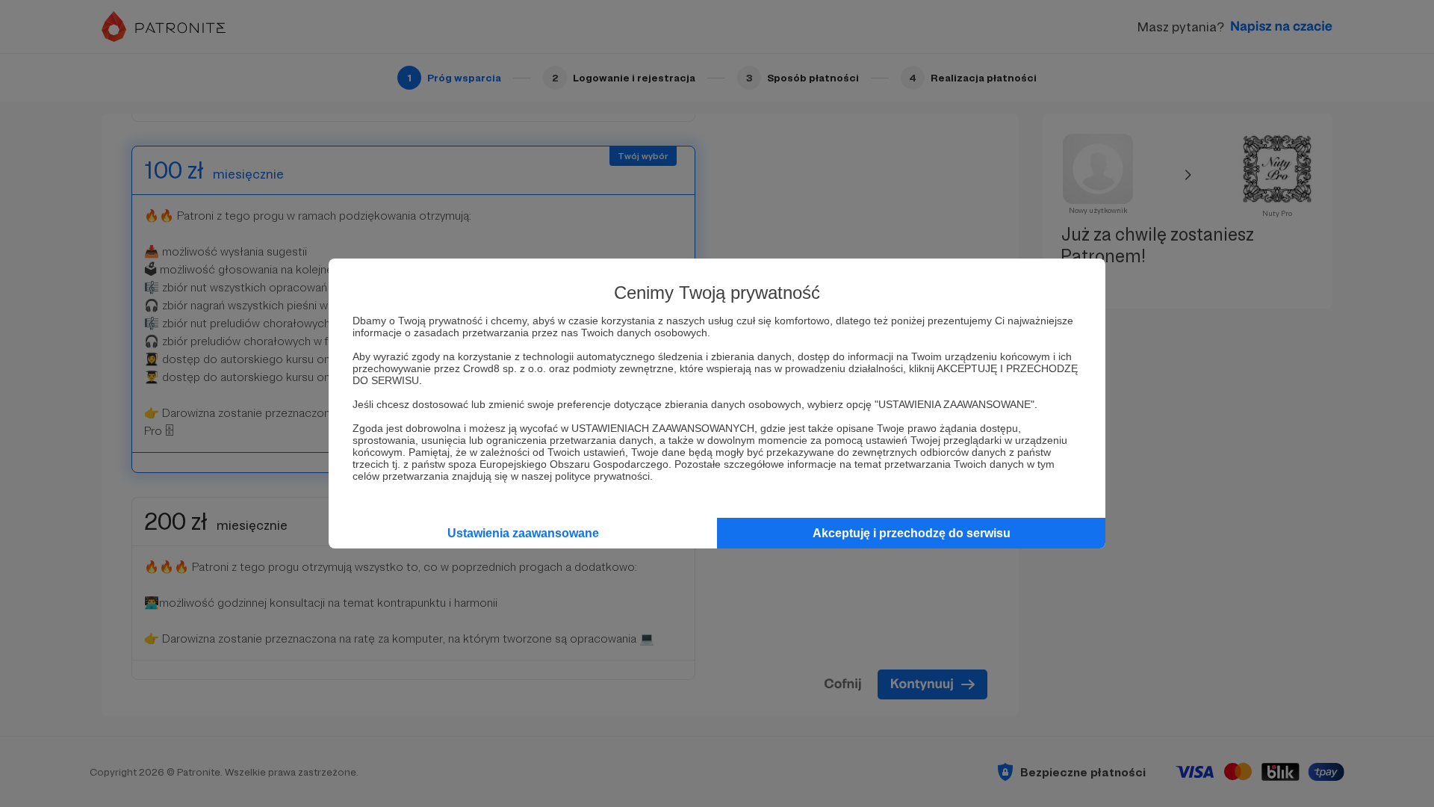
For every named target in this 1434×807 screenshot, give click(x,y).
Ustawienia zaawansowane (523, 533)
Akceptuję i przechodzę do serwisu (912, 533)
